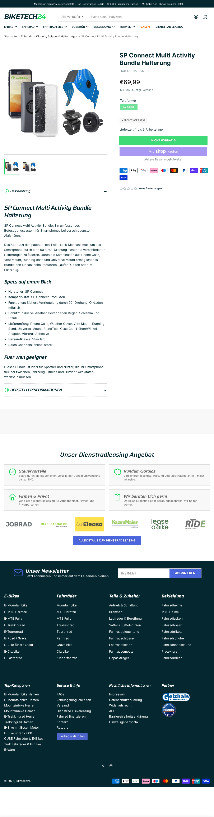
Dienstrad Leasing (169, 26)
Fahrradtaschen (120, 645)
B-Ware (9, 750)
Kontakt (62, 722)
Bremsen (115, 612)
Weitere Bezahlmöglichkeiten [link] (163, 159)
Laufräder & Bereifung (125, 618)
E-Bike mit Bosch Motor (21, 727)
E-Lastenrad (13, 658)
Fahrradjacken (172, 618)
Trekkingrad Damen (18, 722)
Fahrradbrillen (172, 658)
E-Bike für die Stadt (18, 645)
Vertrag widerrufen (72, 736)
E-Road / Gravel (15, 638)
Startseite (10, 36)
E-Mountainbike (16, 605)
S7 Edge (128, 106)
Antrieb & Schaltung (124, 605)
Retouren (63, 727)
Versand (148, 89)
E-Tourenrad (13, 632)
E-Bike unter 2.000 (18, 733)
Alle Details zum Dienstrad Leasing (107, 540)
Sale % (145, 26)
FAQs (60, 694)
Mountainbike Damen (20, 711)
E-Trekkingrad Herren (20, 716)
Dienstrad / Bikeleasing (74, 711)
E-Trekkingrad (14, 625)
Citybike (63, 651)
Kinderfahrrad (67, 658)
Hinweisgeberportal (124, 722)
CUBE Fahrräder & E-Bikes (23, 739)
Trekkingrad (65, 625)
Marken (125, 26)
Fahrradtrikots (172, 632)
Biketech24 (23, 781)
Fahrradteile (53, 26)
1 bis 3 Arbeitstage (149, 129)
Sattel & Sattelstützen (125, 625)
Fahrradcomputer (122, 651)
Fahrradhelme (172, 605)
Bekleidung (102, 26)
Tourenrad (64, 632)
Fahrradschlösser (122, 638)
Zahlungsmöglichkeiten (74, 700)
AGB (112, 711)
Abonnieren (185, 573)
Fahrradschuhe (173, 638)
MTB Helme (170, 612)
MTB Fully (64, 618)
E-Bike (8, 26)
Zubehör (78, 26)
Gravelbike (65, 645)
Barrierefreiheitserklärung (128, 716)
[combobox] (131, 17)
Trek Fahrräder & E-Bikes (23, 744)
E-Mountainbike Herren (21, 694)
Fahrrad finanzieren (71, 716)
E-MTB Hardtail (15, 612)
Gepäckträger (119, 658)
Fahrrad (28, 26)
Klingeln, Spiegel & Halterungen (56, 36)
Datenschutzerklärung (125, 700)
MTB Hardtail (66, 612)
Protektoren (170, 651)
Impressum (117, 694)
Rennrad (63, 638)
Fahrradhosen (172, 625)
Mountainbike (67, 605)
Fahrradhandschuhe (176, 645)
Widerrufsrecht (120, 705)
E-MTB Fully (13, 618)
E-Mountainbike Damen (21, 700)
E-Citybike (12, 651)
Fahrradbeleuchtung (124, 632)
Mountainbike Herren (20, 705)
